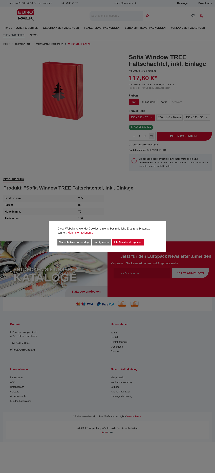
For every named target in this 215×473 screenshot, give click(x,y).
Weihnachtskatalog (121, 382)
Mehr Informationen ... (80, 232)
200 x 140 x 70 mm (169, 117)
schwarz (177, 102)
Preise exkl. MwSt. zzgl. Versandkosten (149, 87)
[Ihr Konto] (201, 15)
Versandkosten (134, 416)
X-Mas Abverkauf (120, 391)
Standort (115, 351)
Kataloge (182, 3)
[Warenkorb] (207, 14)
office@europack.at (125, 3)
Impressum (16, 377)
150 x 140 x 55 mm (197, 117)
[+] (145, 136)
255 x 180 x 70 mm (142, 117)
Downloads (205, 3)
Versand (14, 391)
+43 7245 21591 (70, 3)
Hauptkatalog (118, 377)
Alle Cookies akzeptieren (128, 242)
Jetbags (115, 386)
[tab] (13, 180)
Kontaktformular (119, 341)
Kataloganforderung (121, 396)
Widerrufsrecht (18, 396)
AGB (12, 382)
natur (164, 102)
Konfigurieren (102, 242)
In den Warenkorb (184, 136)
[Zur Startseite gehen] (25, 15)
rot (133, 102)
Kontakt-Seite (163, 166)
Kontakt (115, 337)
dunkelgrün (149, 102)
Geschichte (117, 346)
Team (114, 332)
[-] (133, 136)
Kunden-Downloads (21, 401)
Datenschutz (17, 386)
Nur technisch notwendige (74, 242)
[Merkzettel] (193, 15)
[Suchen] (147, 16)
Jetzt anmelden (190, 273)
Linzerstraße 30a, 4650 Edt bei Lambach (30, 3)
